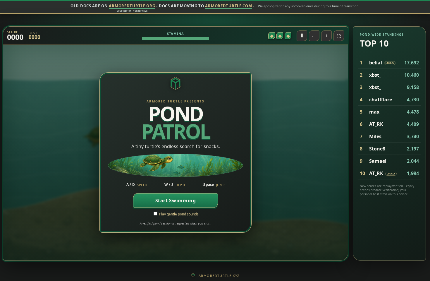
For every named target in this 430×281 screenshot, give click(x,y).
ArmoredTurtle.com (228, 5)
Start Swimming (175, 200)
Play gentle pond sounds (178, 214)
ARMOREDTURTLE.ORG (132, 5)
